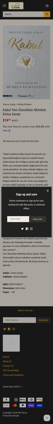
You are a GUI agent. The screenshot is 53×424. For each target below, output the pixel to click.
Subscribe (37, 219)
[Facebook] (27, 228)
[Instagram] (31, 228)
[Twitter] (22, 228)
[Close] (48, 191)
